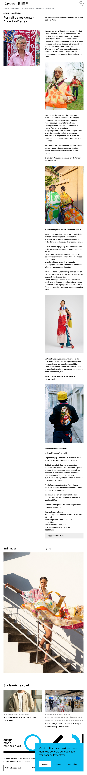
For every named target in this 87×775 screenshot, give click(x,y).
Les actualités (14, 8)
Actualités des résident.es (12, 13)
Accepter (45, 764)
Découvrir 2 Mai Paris (56, 536)
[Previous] (46, 548)
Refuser (59, 764)
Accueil (6, 8)
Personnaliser (72, 764)
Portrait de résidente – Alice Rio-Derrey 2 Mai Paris (37, 8)
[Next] (50, 548)
